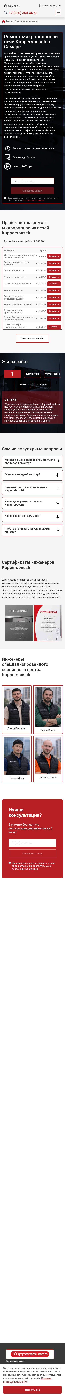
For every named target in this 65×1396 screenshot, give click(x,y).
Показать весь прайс (32, 338)
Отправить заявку (32, 190)
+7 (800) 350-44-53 (23, 12)
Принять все (32, 1389)
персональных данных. (33, 200)
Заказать (54, 256)
